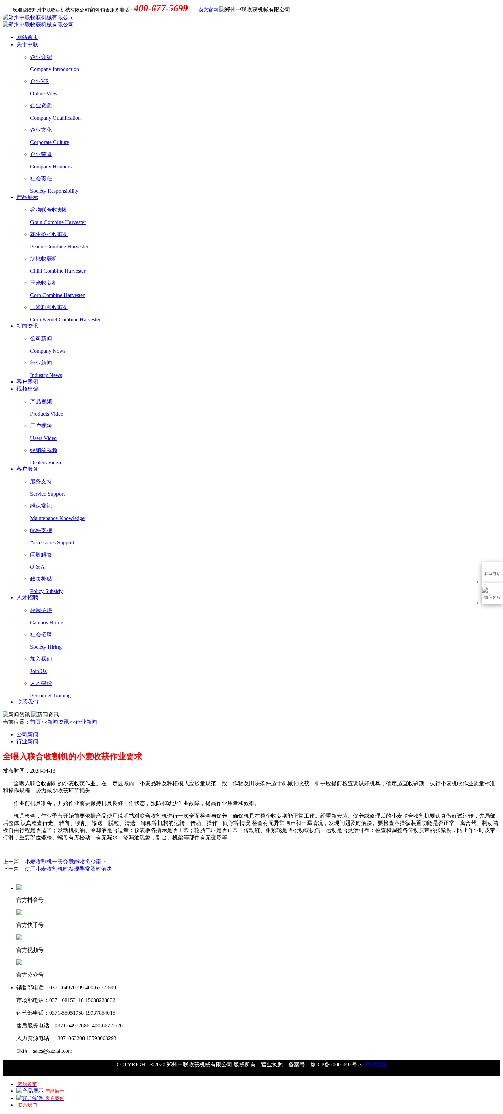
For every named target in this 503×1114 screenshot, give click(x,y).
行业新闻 (86, 722)
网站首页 (27, 37)
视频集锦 (27, 389)
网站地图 (375, 1064)
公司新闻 (27, 734)
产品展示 (27, 197)
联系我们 (27, 702)
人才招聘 (27, 597)
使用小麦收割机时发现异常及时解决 (68, 869)
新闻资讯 (27, 326)
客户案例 (27, 382)
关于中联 (27, 44)
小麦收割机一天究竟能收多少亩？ (66, 862)
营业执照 (272, 1064)
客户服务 (27, 469)
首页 (35, 722)
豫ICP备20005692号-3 (336, 1064)
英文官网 (208, 9)
